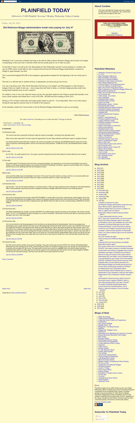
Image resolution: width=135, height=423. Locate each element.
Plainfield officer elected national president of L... (114, 262)
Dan (5, 151)
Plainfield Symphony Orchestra (108, 122)
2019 (99, 170)
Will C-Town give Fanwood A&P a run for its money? (115, 218)
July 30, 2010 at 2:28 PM (14, 191)
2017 (99, 174)
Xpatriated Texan (103, 381)
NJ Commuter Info (104, 94)
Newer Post (6, 288)
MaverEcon (102, 331)
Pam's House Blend (104, 369)
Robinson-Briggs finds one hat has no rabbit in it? (114, 208)
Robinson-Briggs (26, 125)
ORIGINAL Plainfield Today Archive (109, 73)
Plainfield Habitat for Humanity (108, 119)
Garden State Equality (105, 351)
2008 (99, 306)
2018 (99, 172)
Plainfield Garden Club (105, 129)
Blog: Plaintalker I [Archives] (107, 77)
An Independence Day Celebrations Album (112, 268)
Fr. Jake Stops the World (106, 350)
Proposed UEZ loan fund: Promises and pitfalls (113, 242)
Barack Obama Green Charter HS (109, 147)
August (101, 198)
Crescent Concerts (104, 124)
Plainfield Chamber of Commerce (109, 109)
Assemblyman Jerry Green (107, 153)
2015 (99, 178)
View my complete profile (103, 402)
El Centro (101, 115)
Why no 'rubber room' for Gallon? (109, 211)
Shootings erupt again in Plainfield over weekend (114, 252)
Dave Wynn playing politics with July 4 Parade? (113, 282)
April (100, 296)
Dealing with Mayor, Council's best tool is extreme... (115, 226)
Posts (99, 416)
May (100, 294)
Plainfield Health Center (106, 106)
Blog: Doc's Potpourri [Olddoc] (108, 79)
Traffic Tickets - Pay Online (107, 96)
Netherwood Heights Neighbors (108, 132)
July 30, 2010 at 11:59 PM (14, 254)
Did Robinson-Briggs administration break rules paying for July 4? (38, 27)
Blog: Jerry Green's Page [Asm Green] (110, 87)
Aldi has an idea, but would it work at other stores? (114, 254)
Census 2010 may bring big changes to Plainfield (114, 266)
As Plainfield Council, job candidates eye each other (115, 222)
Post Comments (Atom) (18, 293)
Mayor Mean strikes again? (107, 244)
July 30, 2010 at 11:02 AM (14, 157)
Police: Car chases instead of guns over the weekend (115, 232)
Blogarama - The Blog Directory (108, 327)
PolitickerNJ (102, 322)
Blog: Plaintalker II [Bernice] (107, 76)
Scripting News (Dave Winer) (107, 378)
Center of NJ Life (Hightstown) (108, 341)
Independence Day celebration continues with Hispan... (116, 272)
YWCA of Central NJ (105, 137)
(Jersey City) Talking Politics (107, 355)
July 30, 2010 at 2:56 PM (14, 205)
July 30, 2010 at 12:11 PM (14, 170)
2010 (99, 188)
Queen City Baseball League (107, 140)
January (101, 302)
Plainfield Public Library (106, 99)
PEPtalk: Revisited (104, 366)
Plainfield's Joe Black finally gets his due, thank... (114, 224)
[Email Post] (22, 123)
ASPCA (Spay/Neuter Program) (108, 114)
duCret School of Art (104, 145)
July (100, 200)
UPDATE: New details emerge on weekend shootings (115, 248)
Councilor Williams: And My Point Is (110, 86)
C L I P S (101, 74)
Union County (102, 152)
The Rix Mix (102, 374)
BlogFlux (101, 328)
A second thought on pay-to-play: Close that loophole (115, 258)
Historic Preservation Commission (109, 125)
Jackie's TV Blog (103, 368)
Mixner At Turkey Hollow (106, 360)
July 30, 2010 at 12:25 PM (14, 180)
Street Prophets (103, 379)
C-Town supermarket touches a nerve (110, 216)
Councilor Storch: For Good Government (111, 84)
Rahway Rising (103, 371)
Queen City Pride (104, 102)
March (101, 298)
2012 (99, 184)
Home (47, 288)
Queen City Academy (105, 149)
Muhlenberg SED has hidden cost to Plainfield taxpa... (115, 256)
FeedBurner (119, 35)
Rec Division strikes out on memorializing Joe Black (115, 246)
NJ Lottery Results (104, 158)
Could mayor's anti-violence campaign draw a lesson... (116, 250)
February (102, 300)
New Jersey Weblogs (105, 323)
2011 (98, 186)
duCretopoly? (102, 234)
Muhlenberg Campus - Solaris (108, 104)
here (63, 119)
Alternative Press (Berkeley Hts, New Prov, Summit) (115, 333)
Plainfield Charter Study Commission (110, 81)
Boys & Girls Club (104, 142)
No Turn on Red (103, 363)
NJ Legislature (103, 157)
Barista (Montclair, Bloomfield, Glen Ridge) (112, 335)
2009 (99, 304)
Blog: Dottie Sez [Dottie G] (106, 91)
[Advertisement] (14, 274)
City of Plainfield (103, 97)
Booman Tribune (103, 338)
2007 (99, 308)
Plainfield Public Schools (106, 101)
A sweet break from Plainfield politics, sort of (112, 286)
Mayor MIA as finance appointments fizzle (111, 206)
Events (19, 125)
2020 (99, 168)
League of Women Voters (106, 120)
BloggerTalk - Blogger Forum (107, 330)
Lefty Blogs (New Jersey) (106, 358)
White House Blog (104, 317)
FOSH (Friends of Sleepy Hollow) (109, 130)
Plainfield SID (102, 112)
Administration (12, 125)
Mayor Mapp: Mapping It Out (107, 82)
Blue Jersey (102, 336)
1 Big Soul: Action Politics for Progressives (112, 320)
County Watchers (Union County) (109, 343)
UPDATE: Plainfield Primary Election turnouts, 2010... (115, 260)
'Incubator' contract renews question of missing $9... (115, 230)
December (102, 190)
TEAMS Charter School (106, 150)
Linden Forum (102, 346)
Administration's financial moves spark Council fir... (114, 278)
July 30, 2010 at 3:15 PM (14, 218)
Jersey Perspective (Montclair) (108, 356)
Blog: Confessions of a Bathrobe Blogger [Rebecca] (115, 89)
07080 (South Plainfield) (106, 318)
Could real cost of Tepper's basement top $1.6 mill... (115, 228)
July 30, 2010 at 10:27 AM (14, 148)
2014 (99, 180)
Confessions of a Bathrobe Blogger (109, 365)
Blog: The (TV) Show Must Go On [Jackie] (111, 92)
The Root (101, 376)
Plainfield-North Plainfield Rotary (109, 111)
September (102, 196)
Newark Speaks (103, 348)
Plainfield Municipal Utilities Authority (110, 107)
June (100, 292)
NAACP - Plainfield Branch (107, 117)
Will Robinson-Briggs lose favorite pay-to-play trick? (115, 264)
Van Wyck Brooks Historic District (109, 134)
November (102, 192)
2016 (99, 176)
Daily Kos (101, 345)
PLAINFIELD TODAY (45, 10)
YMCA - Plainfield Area (105, 135)
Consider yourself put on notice (108, 202)
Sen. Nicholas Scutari (105, 155)
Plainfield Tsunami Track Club (108, 139)
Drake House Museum (105, 127)
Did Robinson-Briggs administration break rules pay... (115, 204)
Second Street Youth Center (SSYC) (110, 144)
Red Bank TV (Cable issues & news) (110, 373)
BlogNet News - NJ (104, 325)
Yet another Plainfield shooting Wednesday (112, 284)
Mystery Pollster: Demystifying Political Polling (113, 361)
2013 (99, 182)
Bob (5, 173)
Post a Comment (7, 259)
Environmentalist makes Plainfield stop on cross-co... (115, 270)
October (101, 194)
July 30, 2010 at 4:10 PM (14, 239)
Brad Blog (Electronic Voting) (107, 340)
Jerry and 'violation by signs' (107, 236)
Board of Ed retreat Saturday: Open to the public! (114, 220)
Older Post (87, 288)
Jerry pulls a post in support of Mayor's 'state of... (113, 280)
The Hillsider (102, 353)
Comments (100, 419)
